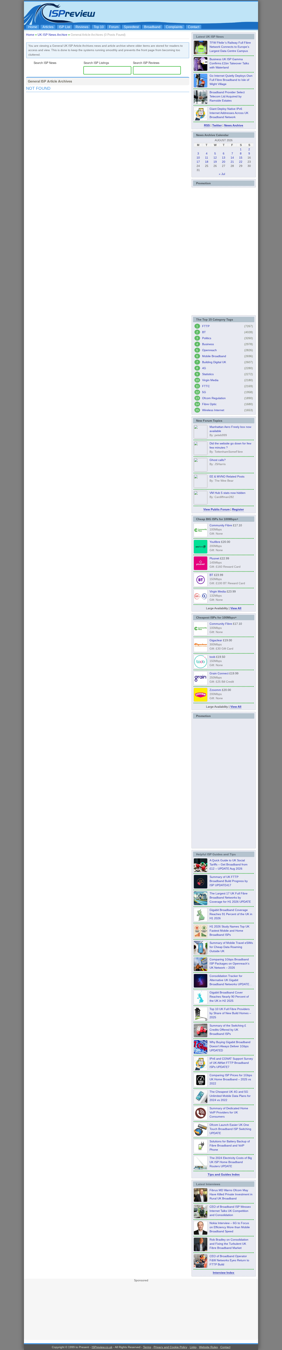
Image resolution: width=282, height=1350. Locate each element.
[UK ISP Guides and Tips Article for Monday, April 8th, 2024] (200, 1069)
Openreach (209, 350)
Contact (193, 27)
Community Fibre (221, 525)
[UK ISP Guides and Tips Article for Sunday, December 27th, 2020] (200, 1052)
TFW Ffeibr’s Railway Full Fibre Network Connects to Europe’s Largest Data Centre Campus (230, 47)
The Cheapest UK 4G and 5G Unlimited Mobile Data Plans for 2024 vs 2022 (230, 1096)
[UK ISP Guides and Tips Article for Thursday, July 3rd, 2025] (200, 1019)
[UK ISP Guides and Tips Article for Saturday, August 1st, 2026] (200, 904)
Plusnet (214, 558)
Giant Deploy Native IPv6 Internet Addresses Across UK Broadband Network (229, 113)
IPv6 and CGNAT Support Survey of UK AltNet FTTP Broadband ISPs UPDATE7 (231, 1063)
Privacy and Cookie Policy (170, 1347)
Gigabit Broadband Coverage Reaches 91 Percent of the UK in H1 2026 (231, 914)
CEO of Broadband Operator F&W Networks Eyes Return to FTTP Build (229, 1260)
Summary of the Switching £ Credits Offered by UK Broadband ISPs (228, 1029)
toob (212, 656)
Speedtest (131, 27)
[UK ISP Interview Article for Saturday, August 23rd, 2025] (200, 1250)
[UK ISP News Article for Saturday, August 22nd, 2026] (200, 53)
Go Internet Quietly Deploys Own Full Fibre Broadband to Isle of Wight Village (231, 80)
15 (240, 157)
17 (198, 161)
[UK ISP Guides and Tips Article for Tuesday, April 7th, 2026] (200, 970)
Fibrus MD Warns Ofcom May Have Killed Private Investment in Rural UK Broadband (231, 1194)
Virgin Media (210, 380)
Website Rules (208, 1347)
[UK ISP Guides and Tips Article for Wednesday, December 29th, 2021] (200, 1152)
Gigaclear (216, 640)
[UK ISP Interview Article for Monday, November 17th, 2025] (200, 1233)
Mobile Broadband (214, 356)
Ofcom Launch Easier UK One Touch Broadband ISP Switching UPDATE (230, 1129)
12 (215, 157)
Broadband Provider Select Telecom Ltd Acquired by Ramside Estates (227, 96)
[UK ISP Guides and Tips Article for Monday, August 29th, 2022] (200, 870)
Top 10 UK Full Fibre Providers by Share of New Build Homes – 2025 (230, 1013)
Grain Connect (219, 673)
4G (204, 368)
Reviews (82, 27)
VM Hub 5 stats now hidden (227, 492)
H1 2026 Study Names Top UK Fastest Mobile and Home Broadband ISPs (229, 930)
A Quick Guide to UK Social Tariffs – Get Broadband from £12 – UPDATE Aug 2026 (229, 864)
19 (215, 161)
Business (208, 344)
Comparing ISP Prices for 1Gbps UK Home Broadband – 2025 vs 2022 (231, 1079)
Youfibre (215, 541)
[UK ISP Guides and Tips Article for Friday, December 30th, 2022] (200, 1118)
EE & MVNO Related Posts (227, 476)
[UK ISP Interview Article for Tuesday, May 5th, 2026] (200, 1200)
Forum (113, 27)
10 (198, 157)
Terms (147, 1347)
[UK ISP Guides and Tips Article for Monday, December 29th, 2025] (200, 986)
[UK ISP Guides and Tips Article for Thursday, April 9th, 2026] (200, 953)
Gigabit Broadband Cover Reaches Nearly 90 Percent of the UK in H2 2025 (229, 996)
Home (32, 27)
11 (206, 157)
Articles (48, 27)
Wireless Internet (213, 410)
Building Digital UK (214, 362)
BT (204, 332)
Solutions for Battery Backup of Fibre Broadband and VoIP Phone (230, 1145)
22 (240, 161)
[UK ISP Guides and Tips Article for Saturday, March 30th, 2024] (200, 1168)
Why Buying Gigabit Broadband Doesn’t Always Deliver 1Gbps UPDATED (230, 1046)
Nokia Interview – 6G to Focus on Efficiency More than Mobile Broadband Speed (230, 1227)
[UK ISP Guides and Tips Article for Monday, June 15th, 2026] (200, 936)
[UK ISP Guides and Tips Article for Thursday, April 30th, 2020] (200, 887)
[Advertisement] (181, 12)
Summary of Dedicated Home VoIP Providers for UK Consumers (229, 1112)
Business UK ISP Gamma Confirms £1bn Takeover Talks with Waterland (229, 63)
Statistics (208, 374)
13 (223, 157)
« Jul (222, 174)
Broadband (152, 27)
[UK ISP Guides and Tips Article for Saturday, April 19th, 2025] (200, 1085)
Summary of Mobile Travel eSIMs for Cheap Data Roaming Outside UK (231, 947)
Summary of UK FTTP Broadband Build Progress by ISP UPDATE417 (229, 881)
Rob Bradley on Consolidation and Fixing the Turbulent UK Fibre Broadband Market (229, 1243)
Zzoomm (215, 690)
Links (193, 1347)
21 (232, 161)
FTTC (206, 386)
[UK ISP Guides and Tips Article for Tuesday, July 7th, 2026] (200, 920)
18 (206, 161)
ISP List (64, 27)
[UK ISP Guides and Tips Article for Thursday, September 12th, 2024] (200, 1135)
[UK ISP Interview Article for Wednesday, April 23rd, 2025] (200, 1266)
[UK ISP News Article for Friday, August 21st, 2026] (200, 86)
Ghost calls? (218, 460)
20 (223, 161)
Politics (206, 338)
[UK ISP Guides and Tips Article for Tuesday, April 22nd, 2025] (200, 1036)
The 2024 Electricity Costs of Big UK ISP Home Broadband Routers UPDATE (231, 1162)
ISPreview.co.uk (102, 1347)
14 (232, 157)
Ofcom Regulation (214, 398)
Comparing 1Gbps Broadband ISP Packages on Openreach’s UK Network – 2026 (229, 963)
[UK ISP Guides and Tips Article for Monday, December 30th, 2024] (200, 1102)
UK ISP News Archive (52, 34)
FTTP (206, 326)
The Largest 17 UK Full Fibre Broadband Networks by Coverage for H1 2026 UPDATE (230, 897)
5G (204, 392)
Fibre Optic (209, 404)
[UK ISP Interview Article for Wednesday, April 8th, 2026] (200, 1217)
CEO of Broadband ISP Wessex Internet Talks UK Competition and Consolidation (230, 1211)
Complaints (174, 27)
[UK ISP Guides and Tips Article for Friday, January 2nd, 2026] (200, 1003)
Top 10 (99, 27)
